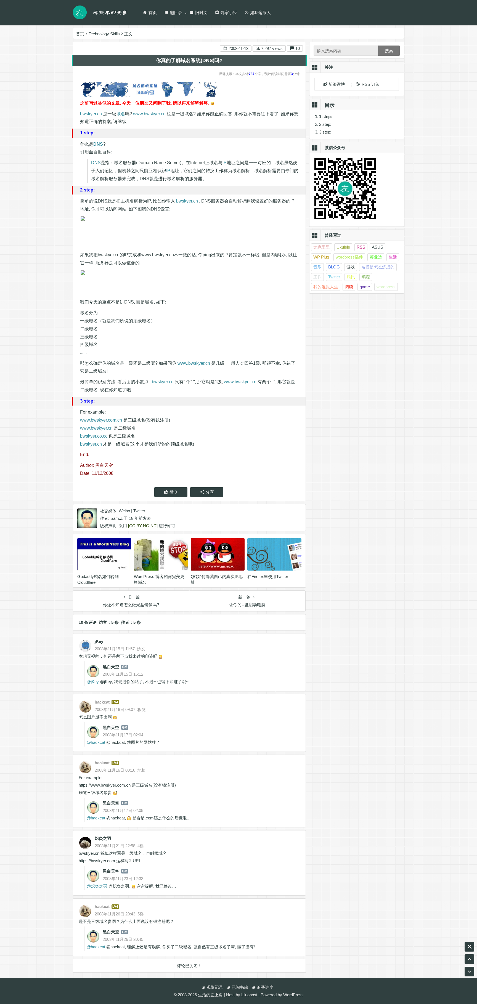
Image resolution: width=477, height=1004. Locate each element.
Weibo (124, 510)
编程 (366, 277)
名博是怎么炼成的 (377, 267)
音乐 (317, 267)
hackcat (98, 742)
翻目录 (176, 12)
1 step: (325, 116)
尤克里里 (321, 247)
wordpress (386, 286)
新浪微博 (337, 84)
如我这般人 (260, 12)
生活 (393, 257)
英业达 (376, 257)
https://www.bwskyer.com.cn (105, 785)
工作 (317, 277)
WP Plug (321, 257)
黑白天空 (111, 666)
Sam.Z (116, 518)
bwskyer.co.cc (93, 436)
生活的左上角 (210, 994)
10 (297, 48)
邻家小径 (229, 12)
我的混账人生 (325, 286)
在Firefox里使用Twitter (267, 576)
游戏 (350, 267)
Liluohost (249, 994)
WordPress (293, 994)
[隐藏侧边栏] (469, 947)
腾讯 (351, 277)
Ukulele (343, 247)
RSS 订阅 (370, 84)
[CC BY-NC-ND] (143, 525)
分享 (210, 492)
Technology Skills (104, 33)
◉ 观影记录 (212, 987)
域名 (120, 113)
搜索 (389, 50)
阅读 (349, 286)
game (365, 286)
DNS (98, 144)
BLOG (334, 267)
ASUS (377, 247)
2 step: (325, 124)
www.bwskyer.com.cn (101, 420)
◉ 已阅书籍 (237, 987)
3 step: (325, 132)
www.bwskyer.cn (149, 113)
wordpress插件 (349, 257)
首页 (153, 12)
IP (224, 162)
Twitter (139, 510)
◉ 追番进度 (262, 987)
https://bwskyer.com (97, 860)
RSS (361, 247)
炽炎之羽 (103, 838)
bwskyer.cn (91, 113)
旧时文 (201, 12)
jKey (99, 641)
